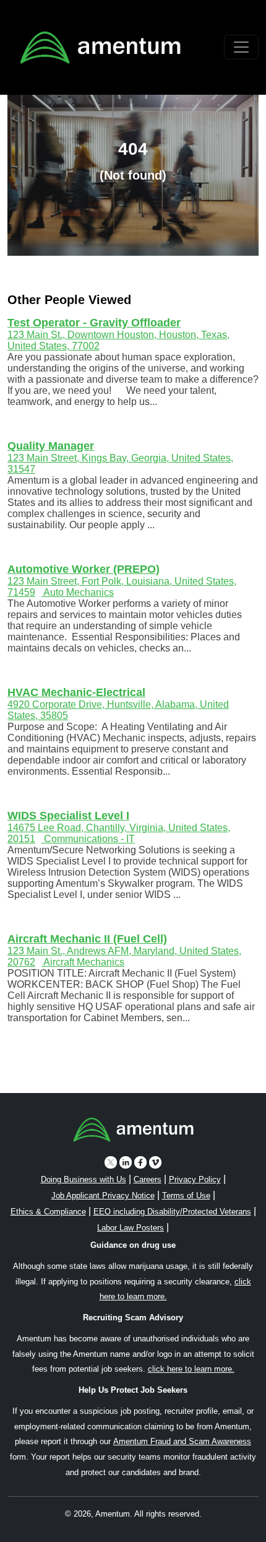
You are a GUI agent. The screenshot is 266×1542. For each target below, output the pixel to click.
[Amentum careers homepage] (133, 1132)
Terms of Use (186, 1195)
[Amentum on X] (111, 1162)
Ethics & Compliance (48, 1211)
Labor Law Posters (130, 1227)
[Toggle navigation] (241, 47)
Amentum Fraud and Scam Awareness (182, 1441)
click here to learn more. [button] (191, 1369)
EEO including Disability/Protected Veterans (172, 1211)
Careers (147, 1179)
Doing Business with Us (83, 1179)
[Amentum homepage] (100, 47)
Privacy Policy (195, 1179)
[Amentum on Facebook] (140, 1162)
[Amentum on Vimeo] (155, 1162)
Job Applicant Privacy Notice (103, 1195)
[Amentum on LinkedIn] (125, 1162)
